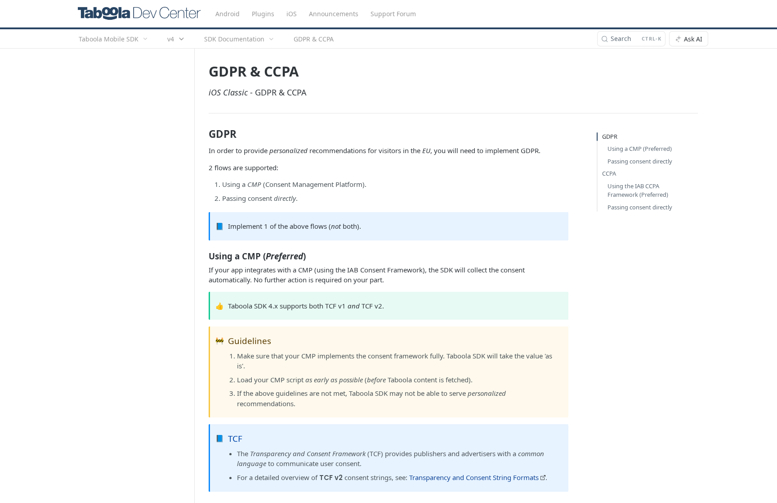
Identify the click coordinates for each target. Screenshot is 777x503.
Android (227, 13)
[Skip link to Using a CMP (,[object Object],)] (202, 255)
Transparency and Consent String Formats (474, 477)
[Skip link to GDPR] (202, 134)
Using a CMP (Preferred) (639, 149)
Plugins (263, 13)
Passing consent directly (639, 161)
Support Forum (393, 13)
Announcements (333, 13)
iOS (291, 13)
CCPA (609, 173)
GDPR (609, 136)
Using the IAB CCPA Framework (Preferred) (637, 190)
